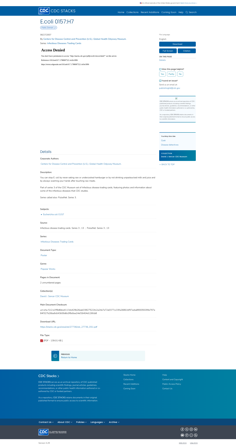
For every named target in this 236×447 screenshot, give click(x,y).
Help (180, 12)
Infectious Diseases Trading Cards (64, 43)
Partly (171, 74)
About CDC (64, 422)
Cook (163, 140)
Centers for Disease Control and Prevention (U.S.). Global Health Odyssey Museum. (84, 38)
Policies (80, 422)
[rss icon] (196, 435)
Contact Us (167, 388)
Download (177, 44)
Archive (113, 422)
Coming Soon (168, 12)
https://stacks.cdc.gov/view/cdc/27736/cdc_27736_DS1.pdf (68, 326)
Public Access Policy (171, 384)
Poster (44, 255)
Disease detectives (169, 144)
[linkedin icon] (196, 429)
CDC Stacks (47, 376)
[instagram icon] (191, 429)
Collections (132, 12)
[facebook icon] (182, 429)
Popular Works (48, 269)
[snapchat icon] (191, 435)
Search (193, 12)
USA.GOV (194, 443)
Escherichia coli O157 (53, 214)
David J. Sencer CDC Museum (54, 296)
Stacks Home (129, 374)
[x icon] (187, 429)
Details (162, 60)
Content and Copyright (172, 379)
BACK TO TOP (168, 164)
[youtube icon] (182, 435)
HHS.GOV (183, 443)
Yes (162, 74)
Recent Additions (150, 12)
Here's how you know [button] (188, 3)
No (180, 74)
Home (121, 12)
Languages (97, 422)
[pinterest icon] (187, 435)
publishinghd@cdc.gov (169, 88)
